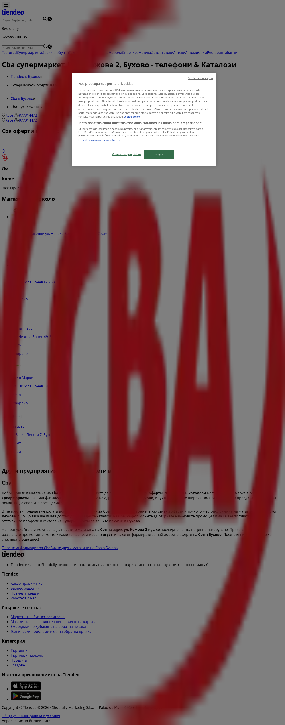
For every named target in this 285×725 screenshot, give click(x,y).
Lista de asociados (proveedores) (99, 140)
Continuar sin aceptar (200, 78)
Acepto (159, 154)
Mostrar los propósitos (126, 154)
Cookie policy (132, 116)
